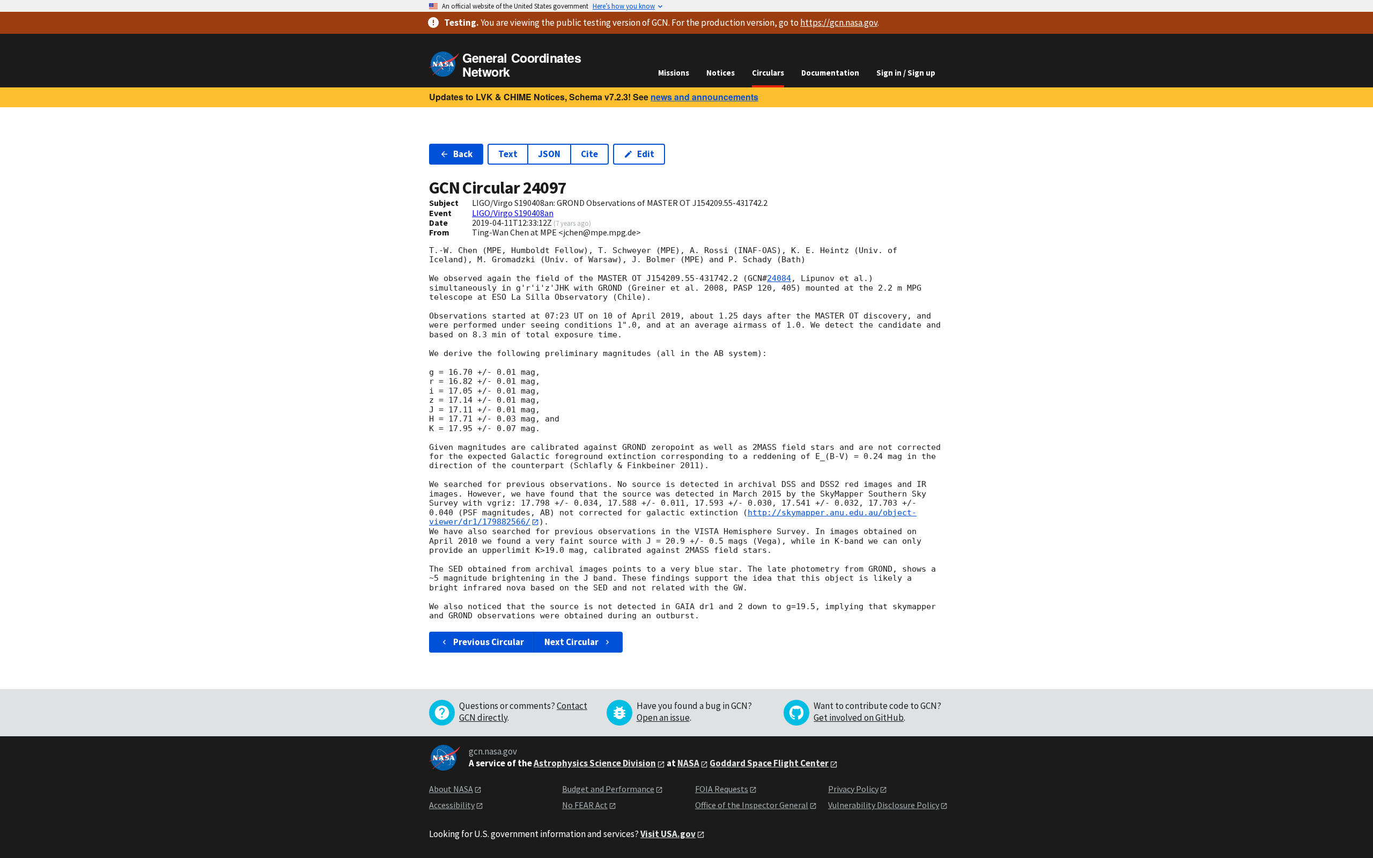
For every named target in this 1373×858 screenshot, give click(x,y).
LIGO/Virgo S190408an (512, 213)
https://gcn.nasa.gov (838, 22)
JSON (549, 154)
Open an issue (663, 717)
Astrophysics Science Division (595, 763)
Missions (673, 73)
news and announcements (704, 97)
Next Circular (571, 642)
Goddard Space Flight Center (769, 763)
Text (508, 154)
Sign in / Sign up (905, 73)
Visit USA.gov (668, 834)
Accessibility (452, 805)
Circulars (768, 73)
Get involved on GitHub (859, 717)
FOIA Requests (721, 788)
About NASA (451, 788)
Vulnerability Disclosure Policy (883, 805)
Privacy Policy (853, 788)
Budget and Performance (608, 788)
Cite (589, 154)
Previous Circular (488, 642)
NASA (688, 763)
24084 (779, 278)
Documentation (830, 73)
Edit (645, 154)
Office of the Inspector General (751, 805)
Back (463, 154)
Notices (720, 73)
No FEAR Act (585, 805)
